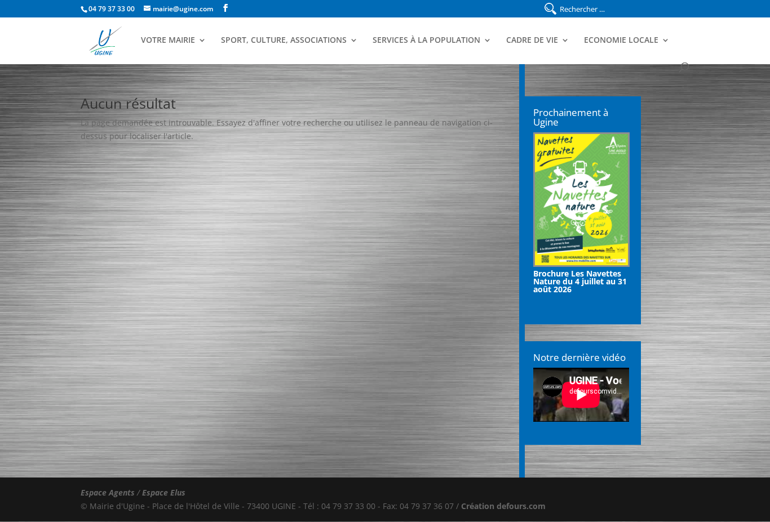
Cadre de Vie (532, 40)
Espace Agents (108, 492)
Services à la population (426, 40)
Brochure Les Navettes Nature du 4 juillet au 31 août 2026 (580, 281)
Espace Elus (163, 492)
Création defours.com (503, 506)
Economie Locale (621, 40)
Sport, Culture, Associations (284, 40)
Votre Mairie (168, 40)
